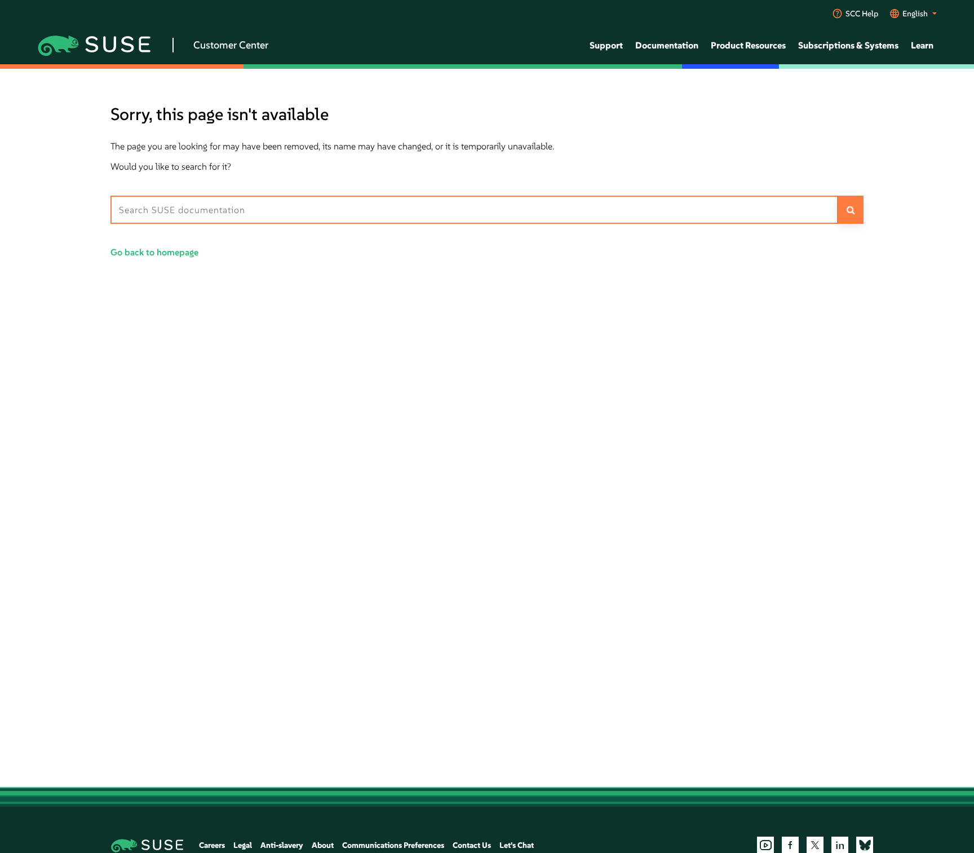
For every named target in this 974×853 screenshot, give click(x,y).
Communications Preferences (393, 845)
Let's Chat (516, 845)
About (323, 845)
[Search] (851, 210)
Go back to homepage (154, 252)
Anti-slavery (281, 845)
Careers (212, 845)
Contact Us (472, 845)
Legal (242, 845)
